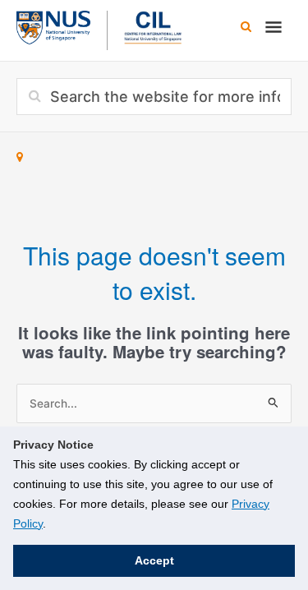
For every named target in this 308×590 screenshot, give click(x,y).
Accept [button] (154, 560)
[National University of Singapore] (53, 25)
